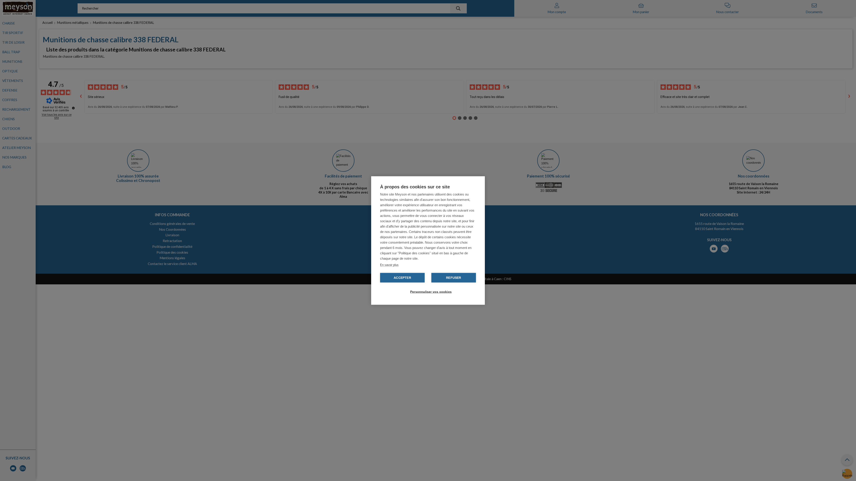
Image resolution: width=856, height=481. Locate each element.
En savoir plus (389, 265)
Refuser (453, 277)
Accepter (402, 277)
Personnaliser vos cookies (430, 291)
